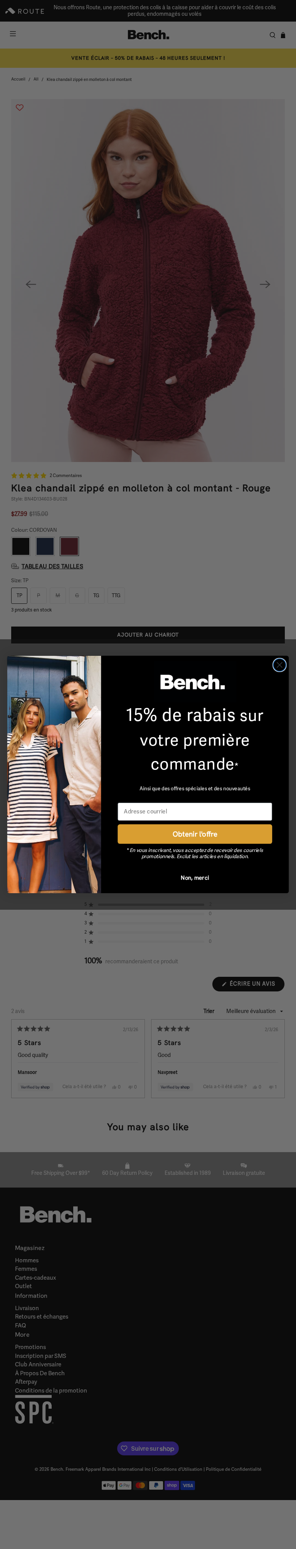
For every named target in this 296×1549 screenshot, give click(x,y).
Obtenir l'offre (195, 833)
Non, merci (195, 877)
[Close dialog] (279, 665)
